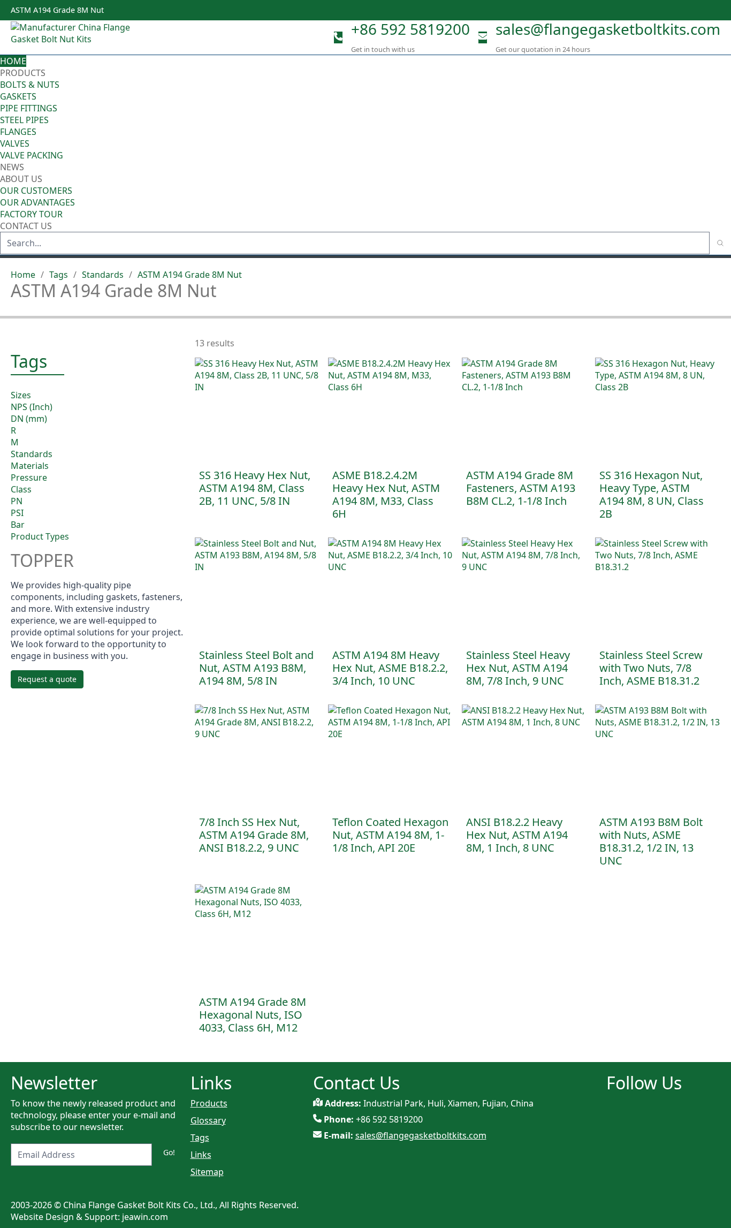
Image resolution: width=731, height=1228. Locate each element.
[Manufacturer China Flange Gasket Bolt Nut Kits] (75, 37)
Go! (169, 1152)
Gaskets (18, 96)
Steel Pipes (24, 120)
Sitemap (207, 1172)
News (12, 167)
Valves (14, 143)
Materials (30, 465)
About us (22, 179)
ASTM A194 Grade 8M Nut (190, 275)
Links (201, 1155)
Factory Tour (31, 214)
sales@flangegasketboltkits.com (608, 29)
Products (22, 73)
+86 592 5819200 (410, 29)
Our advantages (37, 202)
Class (21, 489)
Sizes (21, 394)
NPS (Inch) (31, 406)
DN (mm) (29, 418)
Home (13, 61)
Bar (18, 524)
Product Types (40, 536)
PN (16, 500)
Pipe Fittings (28, 108)
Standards (103, 275)
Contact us (26, 226)
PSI (17, 512)
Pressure (29, 477)
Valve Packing (31, 155)
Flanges (18, 132)
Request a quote (47, 679)
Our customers (36, 190)
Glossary (208, 1120)
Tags (58, 275)
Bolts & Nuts (29, 84)
